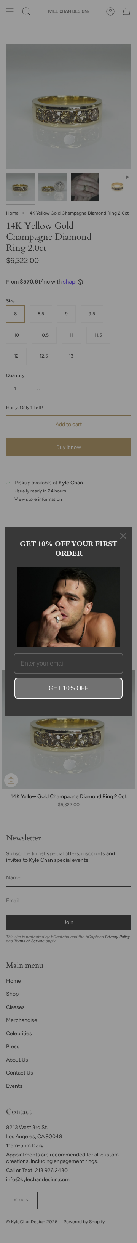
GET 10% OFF (69, 688)
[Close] (123, 536)
